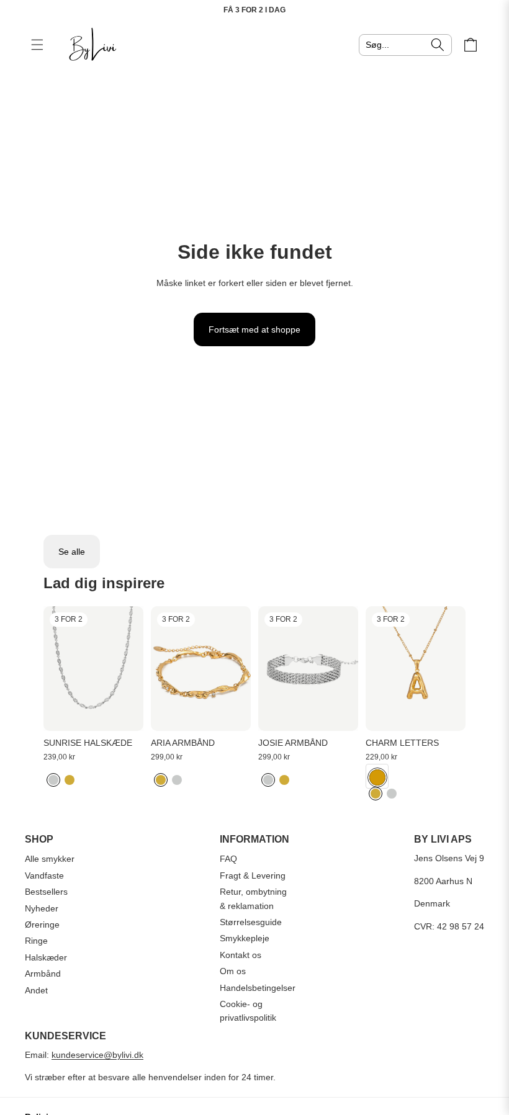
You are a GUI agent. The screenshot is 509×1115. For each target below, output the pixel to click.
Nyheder (41, 908)
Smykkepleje (244, 938)
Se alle (71, 552)
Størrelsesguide (251, 922)
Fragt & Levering (253, 875)
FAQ (228, 859)
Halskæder (46, 957)
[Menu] (37, 44)
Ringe (36, 941)
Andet (36, 990)
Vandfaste (44, 875)
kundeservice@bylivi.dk (97, 1055)
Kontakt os (240, 955)
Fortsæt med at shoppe (254, 329)
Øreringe (42, 924)
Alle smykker (49, 859)
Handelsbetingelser (257, 988)
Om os (233, 971)
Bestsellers (46, 892)
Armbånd (43, 973)
